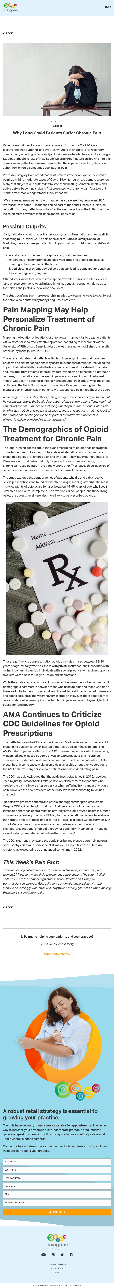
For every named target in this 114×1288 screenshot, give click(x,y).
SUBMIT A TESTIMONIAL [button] (57, 954)
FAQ (57, 1273)
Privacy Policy (57, 1268)
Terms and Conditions (57, 1264)
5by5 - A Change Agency (70, 1285)
